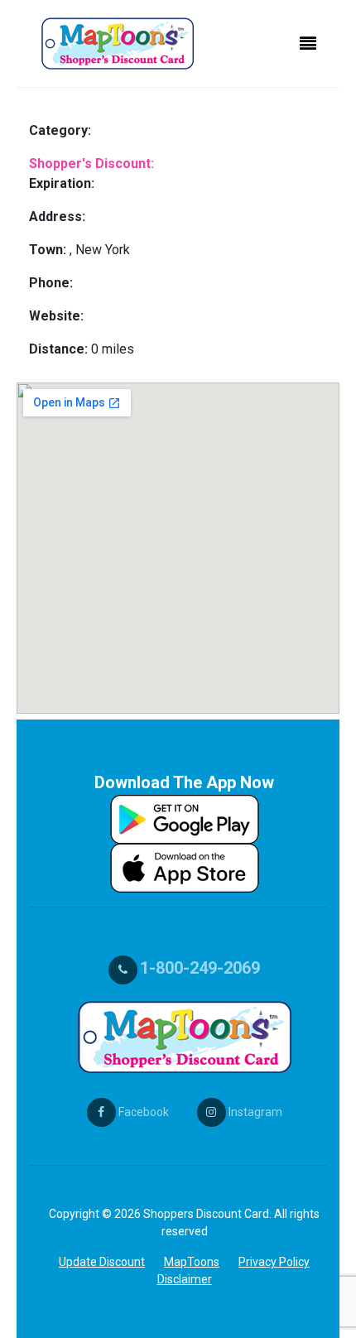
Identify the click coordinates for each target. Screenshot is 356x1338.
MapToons (191, 1261)
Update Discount (102, 1261)
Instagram (254, 1112)
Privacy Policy (274, 1261)
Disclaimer (184, 1279)
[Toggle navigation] (308, 43)
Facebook (142, 1112)
